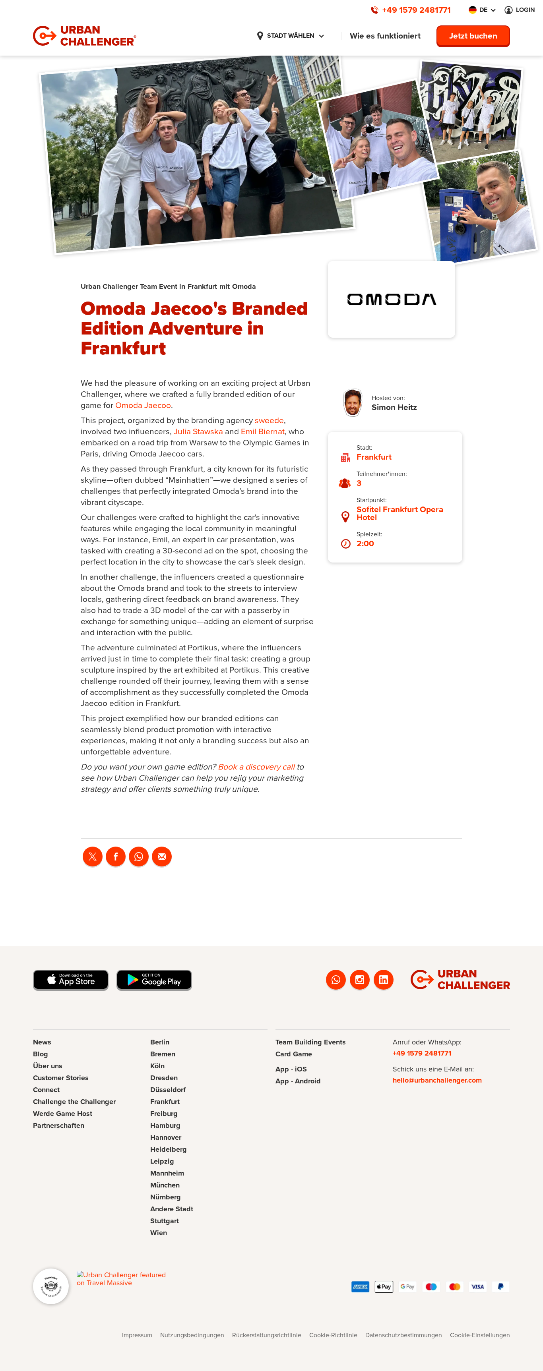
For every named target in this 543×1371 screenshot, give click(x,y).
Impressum (137, 1335)
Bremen (162, 1054)
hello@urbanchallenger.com (437, 1080)
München (165, 1185)
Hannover (165, 1137)
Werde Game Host (62, 1114)
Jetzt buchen (473, 35)
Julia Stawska (198, 431)
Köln (157, 1066)
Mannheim (167, 1173)
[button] (290, 36)
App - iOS (291, 1069)
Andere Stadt (171, 1209)
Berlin (159, 1042)
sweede (269, 420)
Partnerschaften (58, 1125)
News (42, 1042)
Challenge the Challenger (74, 1102)
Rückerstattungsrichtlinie (266, 1335)
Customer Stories (61, 1078)
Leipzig (162, 1161)
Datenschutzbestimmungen (403, 1335)
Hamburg (165, 1125)
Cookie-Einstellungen (480, 1335)
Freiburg (164, 1114)
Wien (158, 1233)
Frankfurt (165, 1102)
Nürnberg (165, 1197)
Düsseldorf (168, 1090)
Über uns (47, 1066)
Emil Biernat (263, 431)
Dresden (164, 1078)
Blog (40, 1054)
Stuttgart (164, 1221)
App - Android (298, 1081)
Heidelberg (168, 1149)
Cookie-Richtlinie (333, 1335)
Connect (46, 1090)
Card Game (293, 1054)
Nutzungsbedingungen (192, 1335)
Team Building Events (310, 1042)
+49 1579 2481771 (422, 1053)
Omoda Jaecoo (143, 405)
